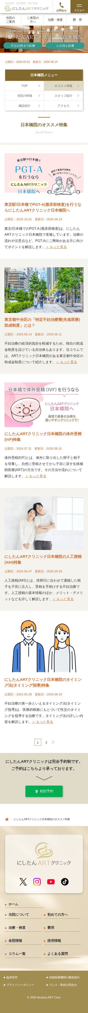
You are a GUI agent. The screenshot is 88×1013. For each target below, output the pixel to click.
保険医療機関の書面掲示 (64, 977)
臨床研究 (12, 977)
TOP (24, 85)
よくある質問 (57, 953)
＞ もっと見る (56, 247)
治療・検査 (55, 19)
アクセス (63, 105)
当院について (19, 914)
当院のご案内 (10, 19)
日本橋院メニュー (44, 75)
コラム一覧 (17, 953)
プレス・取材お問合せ (63, 984)
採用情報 (54, 940)
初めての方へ (57, 914)
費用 (79, 19)
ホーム (13, 904)
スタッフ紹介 (63, 95)
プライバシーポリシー (20, 984)
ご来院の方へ (33, 19)
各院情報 (15, 940)
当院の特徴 (24, 95)
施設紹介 (25, 105)
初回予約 (46, 791)
